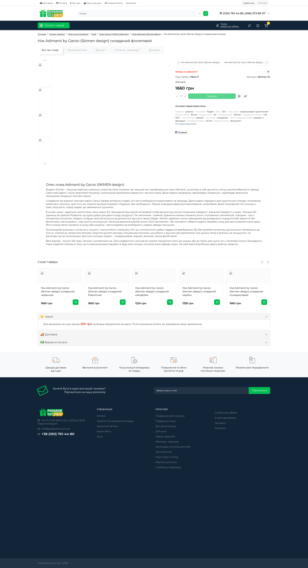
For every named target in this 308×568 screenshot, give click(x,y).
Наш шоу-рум (93, 3)
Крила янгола (164, 451)
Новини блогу (115, 3)
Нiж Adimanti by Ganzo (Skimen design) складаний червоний (57, 291)
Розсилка (220, 428)
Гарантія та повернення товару (115, 421)
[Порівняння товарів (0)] (249, 25)
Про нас (75, 3)
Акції (100, 436)
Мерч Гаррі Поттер (167, 457)
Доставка (47, 3)
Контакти (131, 3)
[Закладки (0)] (258, 25)
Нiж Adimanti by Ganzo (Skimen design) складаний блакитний (105, 291)
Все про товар (50, 50)
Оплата (62, 3)
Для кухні (161, 431)
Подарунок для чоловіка (170, 416)
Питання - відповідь (127, 50)
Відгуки (101, 50)
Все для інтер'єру (166, 426)
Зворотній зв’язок (107, 426)
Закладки (220, 423)
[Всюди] (199, 13)
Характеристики (77, 50)
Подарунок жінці (166, 421)
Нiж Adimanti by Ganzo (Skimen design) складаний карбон (199, 291)
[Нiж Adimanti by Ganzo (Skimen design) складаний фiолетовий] (44, 75)
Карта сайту (104, 431)
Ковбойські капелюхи (168, 467)
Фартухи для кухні (166, 462)
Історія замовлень (225, 417)
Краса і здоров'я (165, 436)
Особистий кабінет (226, 412)
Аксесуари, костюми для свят (173, 446)
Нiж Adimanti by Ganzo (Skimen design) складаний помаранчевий (246, 291)
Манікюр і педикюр (167, 441)
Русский (262, 3)
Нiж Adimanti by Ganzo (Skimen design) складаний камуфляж (152, 291)
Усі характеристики (186, 123)
